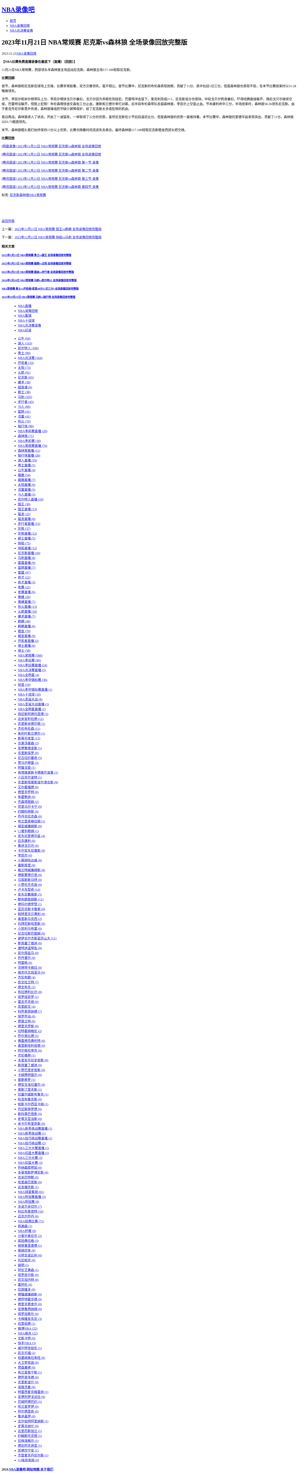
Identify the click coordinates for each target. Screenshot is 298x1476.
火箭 (24, 372)
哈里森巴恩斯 (30, 1182)
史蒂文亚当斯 (30, 1119)
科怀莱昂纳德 (30, 1011)
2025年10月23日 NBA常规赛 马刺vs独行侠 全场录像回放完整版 (38, 297)
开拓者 (26, 363)
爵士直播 (26, 538)
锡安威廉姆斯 (30, 826)
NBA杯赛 (27, 1231)
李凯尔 (25, 855)
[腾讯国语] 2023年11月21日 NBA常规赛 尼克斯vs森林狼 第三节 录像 (50, 178)
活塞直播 (26, 489)
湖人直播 (27, 460)
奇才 (24, 577)
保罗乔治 (26, 1016)
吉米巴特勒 (28, 1177)
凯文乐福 (26, 1353)
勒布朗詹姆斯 (30, 899)
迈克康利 (26, 841)
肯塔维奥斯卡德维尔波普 (38, 772)
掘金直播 (26, 636)
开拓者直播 (28, 641)
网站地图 (33, 1469)
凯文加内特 (28, 1280)
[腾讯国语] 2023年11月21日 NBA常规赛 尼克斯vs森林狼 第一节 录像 (50, 162)
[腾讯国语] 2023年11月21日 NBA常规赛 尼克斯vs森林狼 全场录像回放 (51, 154)
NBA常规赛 (37, 195)
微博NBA (27, 1328)
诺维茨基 (26, 1387)
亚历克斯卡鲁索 (31, 909)
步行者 (26, 402)
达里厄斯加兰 (30, 1431)
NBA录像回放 (20, 25)
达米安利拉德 (30, 719)
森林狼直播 (29, 450)
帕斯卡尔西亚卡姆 (33, 1104)
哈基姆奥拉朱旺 (31, 1358)
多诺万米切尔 (30, 1206)
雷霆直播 (26, 563)
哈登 (24, 684)
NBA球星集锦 (31, 1192)
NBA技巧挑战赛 (32, 1143)
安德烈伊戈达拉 (31, 1397)
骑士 (24, 650)
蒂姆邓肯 (26, 1250)
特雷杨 (25, 962)
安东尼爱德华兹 (31, 836)
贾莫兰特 (26, 1021)
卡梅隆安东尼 (30, 1319)
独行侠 (26, 426)
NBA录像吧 (18, 9)
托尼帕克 (26, 1260)
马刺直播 (26, 558)
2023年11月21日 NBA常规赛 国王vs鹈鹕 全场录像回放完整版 (58, 229)
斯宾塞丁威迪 (30, 1065)
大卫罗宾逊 (28, 1362)
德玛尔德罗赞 (30, 904)
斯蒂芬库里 (29, 738)
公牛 (24, 338)
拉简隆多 (26, 1289)
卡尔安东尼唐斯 (31, 850)
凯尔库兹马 (28, 953)
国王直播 (27, 509)
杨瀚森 (25, 1226)
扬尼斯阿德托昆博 (33, 714)
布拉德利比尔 (30, 992)
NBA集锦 (24, 315)
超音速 (25, 387)
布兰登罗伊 (28, 1406)
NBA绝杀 (28, 1333)
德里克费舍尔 (30, 1304)
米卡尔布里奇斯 (31, 1123)
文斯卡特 (26, 1338)
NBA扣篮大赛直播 (33, 1153)
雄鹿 (24, 475)
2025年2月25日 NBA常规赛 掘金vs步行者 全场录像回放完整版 (38, 272)
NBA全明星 (28, 675)
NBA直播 (24, 306)
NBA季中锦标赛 (32, 680)
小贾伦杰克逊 (30, 884)
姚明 (23, 1265)
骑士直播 (26, 645)
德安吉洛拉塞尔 (31, 1084)
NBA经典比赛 (31, 1221)
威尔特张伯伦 (30, 1348)
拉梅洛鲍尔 (28, 1440)
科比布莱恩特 (30, 1211)
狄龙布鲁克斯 (30, 1099)
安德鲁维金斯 (30, 748)
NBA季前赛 (29, 441)
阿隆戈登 (26, 767)
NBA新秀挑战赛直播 (35, 1128)
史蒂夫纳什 (28, 1426)
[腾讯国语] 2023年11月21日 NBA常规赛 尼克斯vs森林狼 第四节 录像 (50, 187)
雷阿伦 (25, 1284)
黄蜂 (24, 597)
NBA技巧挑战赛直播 (35, 1138)
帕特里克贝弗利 (31, 914)
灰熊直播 (27, 533)
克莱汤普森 (28, 743)
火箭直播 (27, 611)
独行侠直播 (29, 455)
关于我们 (46, 1469)
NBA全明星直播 (32, 709)
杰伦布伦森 (29, 728)
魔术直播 (26, 616)
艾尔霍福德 (28, 787)
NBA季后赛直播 (32, 665)
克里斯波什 (28, 1382)
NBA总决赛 (30, 358)
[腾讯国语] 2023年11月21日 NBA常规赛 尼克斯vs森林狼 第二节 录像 (50, 170)
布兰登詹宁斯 (30, 1372)
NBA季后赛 (29, 660)
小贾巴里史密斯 (31, 1070)
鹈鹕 (24, 621)
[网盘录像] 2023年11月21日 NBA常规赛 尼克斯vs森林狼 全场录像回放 (51, 146)
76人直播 (26, 494)
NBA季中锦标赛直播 (35, 689)
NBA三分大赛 (30, 1158)
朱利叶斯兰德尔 (31, 733)
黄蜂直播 (26, 602)
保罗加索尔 (28, 1314)
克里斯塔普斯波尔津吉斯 (38, 782)
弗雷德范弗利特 (31, 1041)
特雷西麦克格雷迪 (33, 1392)
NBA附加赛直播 (32, 1197)
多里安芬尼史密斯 (33, 1060)
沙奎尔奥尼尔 (30, 1236)
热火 (24, 421)
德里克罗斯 (28, 1026)
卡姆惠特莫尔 (30, 1075)
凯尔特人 (28, 348)
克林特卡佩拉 (30, 967)
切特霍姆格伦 (30, 1031)
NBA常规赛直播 (32, 445)
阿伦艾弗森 (28, 1270)
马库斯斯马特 (30, 880)
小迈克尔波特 (30, 777)
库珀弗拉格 (28, 1240)
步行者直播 (29, 524)
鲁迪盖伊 (26, 1416)
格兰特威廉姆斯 (31, 870)
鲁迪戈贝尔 (28, 845)
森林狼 (24, 195)
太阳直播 (26, 485)
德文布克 (26, 987)
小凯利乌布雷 (30, 928)
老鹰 (24, 587)
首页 (13, 21)
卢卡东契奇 (29, 889)
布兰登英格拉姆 (31, 821)
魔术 (24, 382)
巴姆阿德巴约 (30, 1401)
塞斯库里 (26, 865)
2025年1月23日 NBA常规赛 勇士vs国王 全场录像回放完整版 (36, 255)
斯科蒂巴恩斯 (30, 1114)
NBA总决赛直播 (32, 670)
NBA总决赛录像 (21, 30)
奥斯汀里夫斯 (30, 1089)
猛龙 (24, 514)
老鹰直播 (26, 592)
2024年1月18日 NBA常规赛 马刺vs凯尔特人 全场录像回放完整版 (39, 280)
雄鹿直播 (26, 480)
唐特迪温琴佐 (30, 948)
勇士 (24, 353)
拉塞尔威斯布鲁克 (33, 1094)
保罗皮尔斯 (28, 1275)
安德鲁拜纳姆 (30, 1309)
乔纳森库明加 (30, 1167)
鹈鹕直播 (26, 626)
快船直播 (27, 548)
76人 (24, 406)
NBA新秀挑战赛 (32, 1133)
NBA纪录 (24, 330)
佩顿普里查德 (30, 1245)
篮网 (24, 411)
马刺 (25, 397)
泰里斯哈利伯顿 (31, 1045)
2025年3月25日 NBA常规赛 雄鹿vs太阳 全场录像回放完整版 (36, 263)
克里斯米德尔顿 (31, 724)
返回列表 (8, 221)
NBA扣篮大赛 (30, 1162)
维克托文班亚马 (31, 972)
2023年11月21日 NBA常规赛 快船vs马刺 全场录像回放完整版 (58, 237)
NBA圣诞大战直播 (33, 704)
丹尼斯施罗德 (30, 1109)
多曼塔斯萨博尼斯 (33, 1172)
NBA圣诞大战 (30, 699)
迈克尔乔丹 (28, 1216)
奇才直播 (26, 582)
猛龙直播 (26, 519)
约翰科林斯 (28, 811)
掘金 (24, 631)
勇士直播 (26, 465)
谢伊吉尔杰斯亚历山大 (37, 938)
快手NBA (27, 1343)
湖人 (25, 343)
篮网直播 (26, 567)
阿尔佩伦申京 (30, 1050)
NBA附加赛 (28, 1201)
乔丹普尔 (26, 958)
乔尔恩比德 (28, 1036)
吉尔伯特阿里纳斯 (33, 1421)
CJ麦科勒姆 (28, 831)
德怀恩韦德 (28, 1377)
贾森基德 (26, 1367)
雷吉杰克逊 (28, 1002)
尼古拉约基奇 (30, 758)
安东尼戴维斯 (30, 894)
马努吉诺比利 (30, 1255)
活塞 (24, 416)
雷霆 (24, 572)
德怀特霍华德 (30, 1299)
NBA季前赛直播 (32, 431)
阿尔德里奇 (28, 1411)
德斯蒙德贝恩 (30, 875)
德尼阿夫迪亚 (30, 1445)
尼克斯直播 (29, 553)
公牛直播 (26, 470)
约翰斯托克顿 (30, 1436)
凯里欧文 (26, 1006)
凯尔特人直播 (30, 499)
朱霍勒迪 (26, 797)
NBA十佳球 (26, 320)
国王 (24, 504)
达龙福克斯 (28, 1187)
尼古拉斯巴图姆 (31, 933)
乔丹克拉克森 (30, 816)
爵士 (24, 392)
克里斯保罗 (28, 753)
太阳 (24, 367)
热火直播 (27, 606)
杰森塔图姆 (28, 802)
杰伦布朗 (26, 977)
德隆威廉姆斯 (30, 1294)
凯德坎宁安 (28, 1450)
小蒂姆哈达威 (30, 860)
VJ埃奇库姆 (28, 1460)
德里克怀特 (28, 792)
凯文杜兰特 (28, 982)
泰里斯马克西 (30, 919)
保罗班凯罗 (28, 997)
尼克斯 (14, 195)
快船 (24, 543)
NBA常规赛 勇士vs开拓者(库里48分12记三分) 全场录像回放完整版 (40, 288)
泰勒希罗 (26, 1080)
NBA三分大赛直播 (33, 1148)
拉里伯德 (26, 1323)
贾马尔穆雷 (28, 763)
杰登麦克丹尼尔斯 (33, 1455)
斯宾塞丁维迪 (30, 943)
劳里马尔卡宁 (30, 806)
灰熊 (24, 528)
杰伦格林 (26, 1055)
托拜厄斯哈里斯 (31, 923)
